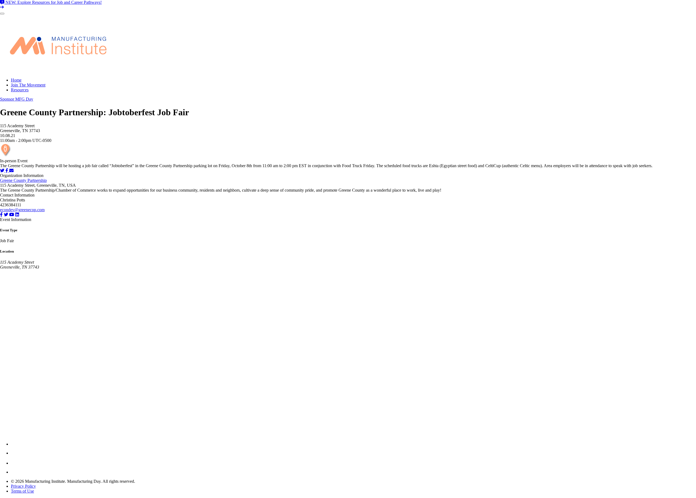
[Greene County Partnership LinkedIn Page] (17, 214)
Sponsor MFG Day (16, 99)
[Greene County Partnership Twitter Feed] (6, 214)
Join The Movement (28, 85)
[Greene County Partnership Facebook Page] (1, 214)
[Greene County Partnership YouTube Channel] (11, 214)
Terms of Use (22, 491)
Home (16, 80)
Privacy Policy (23, 486)
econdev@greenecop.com (22, 209)
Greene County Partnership (23, 180)
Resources (20, 90)
